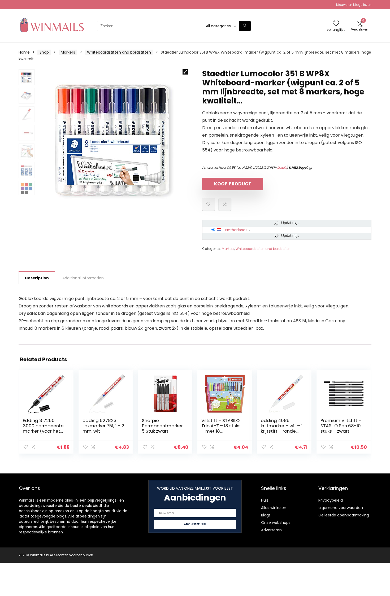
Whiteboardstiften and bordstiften (119, 52)
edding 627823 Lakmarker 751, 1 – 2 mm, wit (103, 425)
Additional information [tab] (83, 278)
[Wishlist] (336, 23)
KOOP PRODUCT (232, 184)
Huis (264, 500)
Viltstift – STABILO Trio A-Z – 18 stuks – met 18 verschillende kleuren (221, 431)
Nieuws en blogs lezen (353, 4)
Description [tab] (37, 278)
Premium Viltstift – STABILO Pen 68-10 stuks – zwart (340, 425)
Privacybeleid (330, 500)
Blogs (266, 515)
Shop (44, 52)
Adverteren (271, 530)
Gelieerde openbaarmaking (343, 515)
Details (282, 167)
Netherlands (236, 229)
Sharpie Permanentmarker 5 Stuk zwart (162, 425)
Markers (68, 52)
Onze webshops (276, 522)
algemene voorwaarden (340, 507)
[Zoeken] (245, 26)
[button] (185, 72)
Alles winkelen (273, 507)
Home (24, 52)
